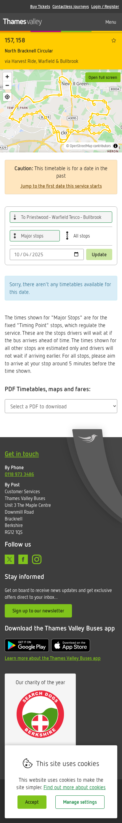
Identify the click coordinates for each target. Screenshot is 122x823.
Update (99, 254)
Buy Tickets (40, 6)
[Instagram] (36, 559)
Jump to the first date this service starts (61, 186)
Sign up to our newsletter (38, 611)
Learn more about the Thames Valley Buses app (53, 658)
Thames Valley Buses (22, 22)
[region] (61, 110)
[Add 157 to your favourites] (113, 40)
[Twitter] (9, 559)
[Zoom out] (7, 85)
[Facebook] (23, 559)
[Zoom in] (7, 76)
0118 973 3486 (19, 474)
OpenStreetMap (81, 146)
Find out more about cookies (75, 787)
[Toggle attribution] (115, 145)
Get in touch (22, 454)
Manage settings (80, 802)
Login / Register (105, 6)
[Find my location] (7, 97)
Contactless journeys (70, 6)
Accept (32, 802)
